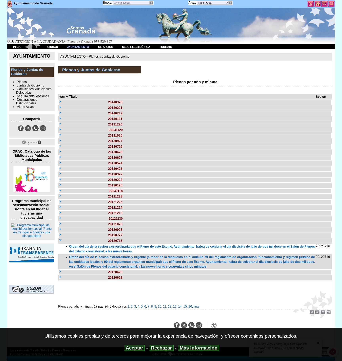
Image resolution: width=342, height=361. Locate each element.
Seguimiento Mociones (33, 96)
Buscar (107, 2)
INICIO (17, 46)
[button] (231, 3)
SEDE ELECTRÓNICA (136, 46)
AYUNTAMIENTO (78, 46)
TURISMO (165, 46)
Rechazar (161, 348)
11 (164, 306)
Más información (198, 348)
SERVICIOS (105, 46)
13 (175, 306)
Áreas (192, 2)
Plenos (22, 82)
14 (180, 306)
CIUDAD (52, 46)
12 (169, 306)
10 (159, 306)
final (197, 306)
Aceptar (134, 348)
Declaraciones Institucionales (26, 101)
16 (190, 306)
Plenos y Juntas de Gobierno (109, 56)
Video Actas (25, 106)
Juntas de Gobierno (30, 85)
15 (185, 306)
